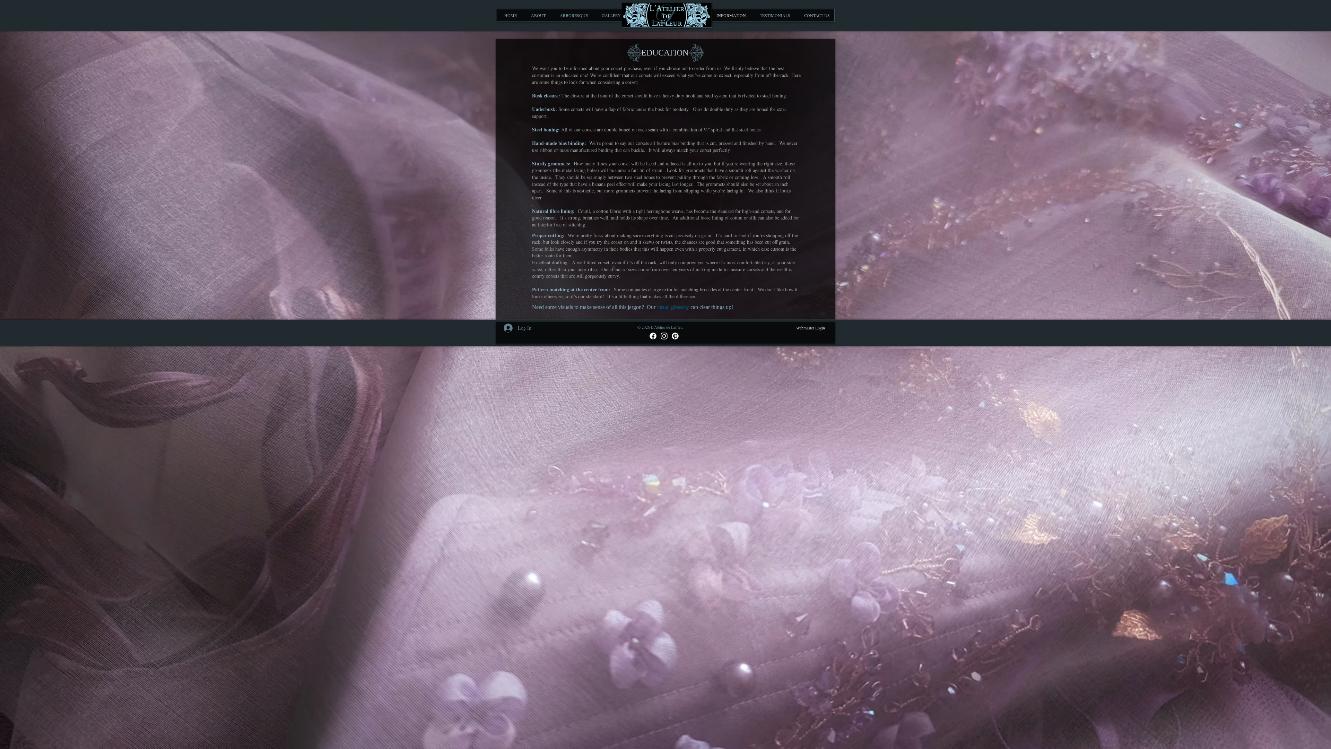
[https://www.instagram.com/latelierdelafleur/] (664, 336)
